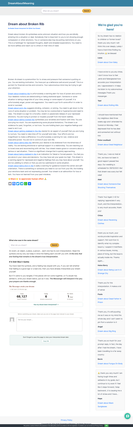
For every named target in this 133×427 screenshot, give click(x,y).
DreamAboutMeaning (21, 3)
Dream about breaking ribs (19, 94)
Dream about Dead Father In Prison (109, 300)
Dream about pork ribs (17, 108)
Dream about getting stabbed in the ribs (24, 131)
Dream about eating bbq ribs (20, 143)
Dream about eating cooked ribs (21, 120)
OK (106, 425)
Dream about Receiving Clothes (107, 221)
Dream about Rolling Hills (108, 105)
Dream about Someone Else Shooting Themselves (109, 186)
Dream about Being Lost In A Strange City (109, 271)
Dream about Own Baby (108, 62)
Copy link (46, 341)
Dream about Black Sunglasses (105, 404)
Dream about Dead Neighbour (110, 145)
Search (86, 11)
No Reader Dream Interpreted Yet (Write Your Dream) (24, 28)
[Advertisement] (46, 63)
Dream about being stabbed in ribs (22, 154)
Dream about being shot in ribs (20, 166)
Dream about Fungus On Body (110, 364)
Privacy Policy (66, 420)
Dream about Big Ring (107, 331)
